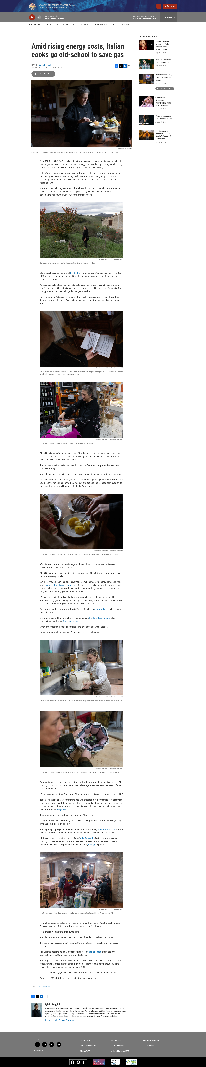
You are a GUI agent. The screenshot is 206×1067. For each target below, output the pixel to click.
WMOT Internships (118, 1046)
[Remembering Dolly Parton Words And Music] (146, 79)
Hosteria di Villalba (106, 829)
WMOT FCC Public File (151, 1040)
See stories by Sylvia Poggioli (59, 1020)
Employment (116, 1040)
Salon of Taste (94, 951)
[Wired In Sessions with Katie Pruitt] (146, 64)
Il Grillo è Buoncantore (99, 618)
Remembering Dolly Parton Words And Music (163, 77)
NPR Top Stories (45, 987)
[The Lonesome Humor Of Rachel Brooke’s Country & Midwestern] (146, 135)
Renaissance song (71, 621)
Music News (34, 25)
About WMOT (85, 1051)
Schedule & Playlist (65, 25)
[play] (32, 17)
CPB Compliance (149, 1046)
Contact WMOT (86, 1040)
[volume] (39, 17)
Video (48, 25)
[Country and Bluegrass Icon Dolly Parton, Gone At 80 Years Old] (146, 101)
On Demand (99, 25)
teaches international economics (59, 585)
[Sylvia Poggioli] (36, 1010)
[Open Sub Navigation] (42, 25)
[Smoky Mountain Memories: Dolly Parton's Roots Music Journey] (146, 45)
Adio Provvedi (86, 838)
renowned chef (101, 609)
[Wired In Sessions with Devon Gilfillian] (146, 120)
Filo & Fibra (75, 273)
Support (85, 25)
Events (113, 25)
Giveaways (124, 25)
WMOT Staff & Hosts (88, 1046)
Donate (171, 6)
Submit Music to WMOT (120, 1051)
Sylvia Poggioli (45, 65)
